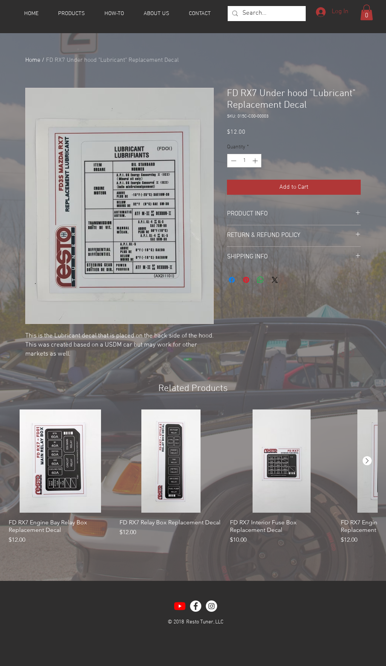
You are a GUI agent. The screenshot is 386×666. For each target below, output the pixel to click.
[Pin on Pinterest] (246, 279)
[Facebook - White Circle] (195, 606)
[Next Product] (367, 460)
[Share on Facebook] (231, 279)
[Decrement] (232, 160)
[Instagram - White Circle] (211, 606)
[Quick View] (60, 461)
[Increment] (255, 160)
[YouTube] (179, 606)
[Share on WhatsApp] (260, 279)
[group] (193, 480)
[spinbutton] (244, 160)
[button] (366, 12)
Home (32, 60)
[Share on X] (274, 279)
